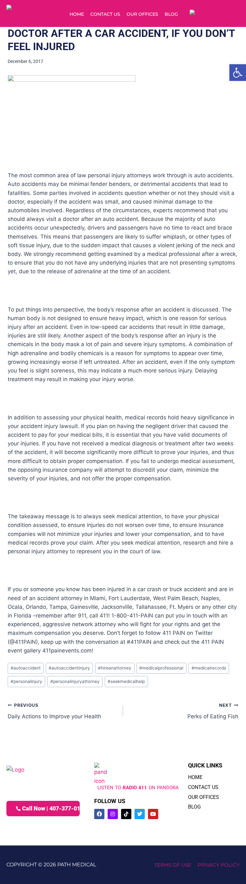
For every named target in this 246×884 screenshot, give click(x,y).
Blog (171, 14)
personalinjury (26, 681)
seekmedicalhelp (126, 681)
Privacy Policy (219, 865)
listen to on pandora (138, 788)
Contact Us (105, 14)
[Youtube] (153, 814)
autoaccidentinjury (69, 667)
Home (77, 14)
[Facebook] (99, 814)
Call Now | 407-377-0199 (51, 808)
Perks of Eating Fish (212, 711)
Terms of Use (172, 865)
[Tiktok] (126, 814)
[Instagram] (113, 814)
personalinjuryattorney (75, 681)
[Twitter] (140, 814)
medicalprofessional (161, 667)
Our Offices (142, 14)
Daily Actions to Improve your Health (54, 711)
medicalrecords (209, 667)
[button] (237, 72)
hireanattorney (114, 667)
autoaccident (26, 667)
